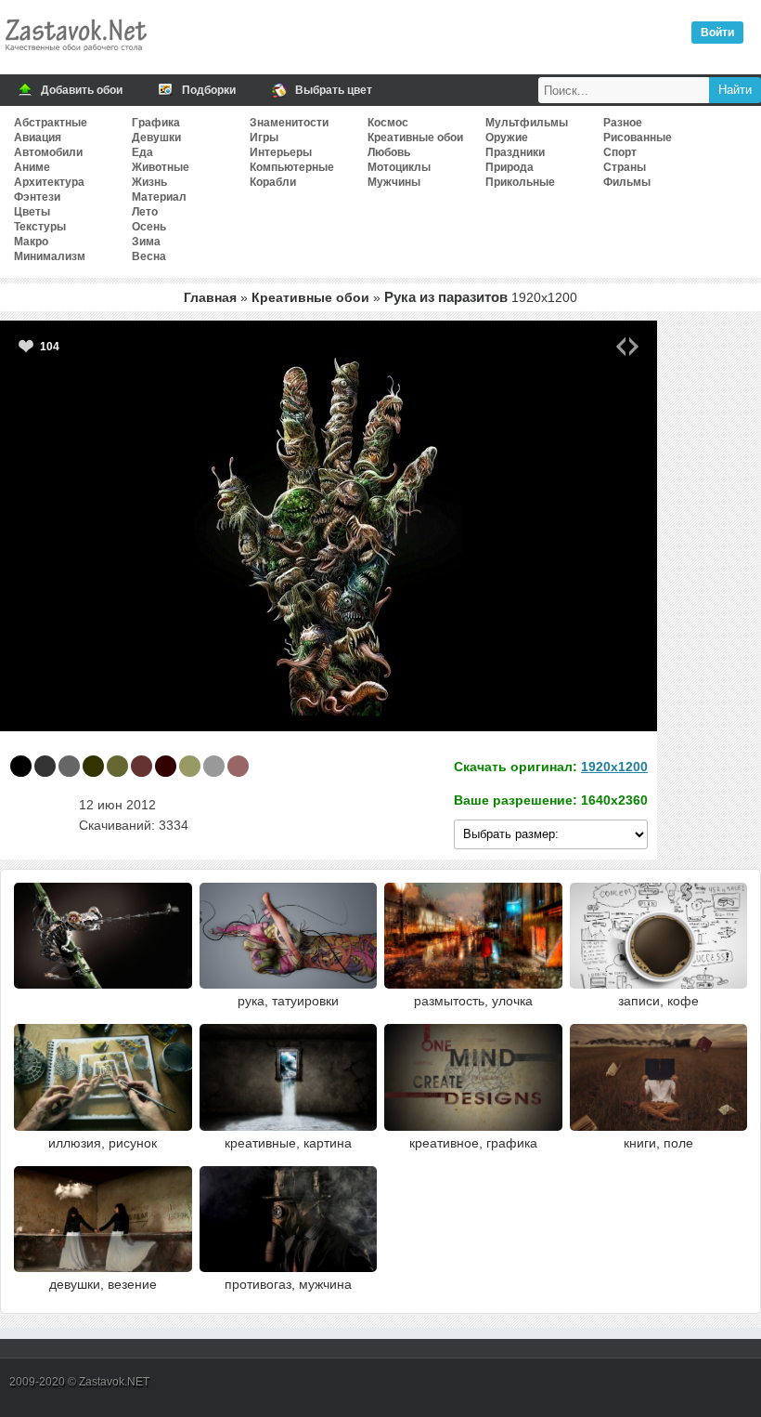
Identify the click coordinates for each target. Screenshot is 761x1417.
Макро (31, 241)
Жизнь (149, 182)
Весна (149, 256)
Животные (160, 167)
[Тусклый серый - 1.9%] (69, 766)
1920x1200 (614, 766)
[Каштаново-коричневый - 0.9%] (141, 766)
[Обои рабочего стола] (75, 55)
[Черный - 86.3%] (21, 766)
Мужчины (394, 182)
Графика (156, 122)
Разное (622, 122)
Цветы (32, 211)
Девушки (156, 137)
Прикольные (520, 182)
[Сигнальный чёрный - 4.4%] (45, 766)
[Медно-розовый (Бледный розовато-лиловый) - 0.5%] (238, 766)
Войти (717, 32)
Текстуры (40, 226)
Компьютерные (292, 167)
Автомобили (48, 152)
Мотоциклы (399, 167)
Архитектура (49, 182)
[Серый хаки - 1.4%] (117, 766)
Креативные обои (415, 137)
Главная (210, 297)
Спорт (620, 152)
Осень (149, 226)
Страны (624, 167)
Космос (388, 122)
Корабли (273, 182)
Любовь (389, 152)
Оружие (506, 137)
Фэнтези (37, 196)
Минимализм (49, 256)
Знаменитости (289, 122)
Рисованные (637, 137)
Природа (509, 167)
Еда (142, 152)
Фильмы (627, 182)
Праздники (515, 152)
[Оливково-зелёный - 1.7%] (93, 766)
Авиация (37, 137)
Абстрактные (50, 122)
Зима (146, 241)
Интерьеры (281, 152)
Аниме (32, 167)
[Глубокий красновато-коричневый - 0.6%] (165, 766)
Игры (264, 137)
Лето (145, 211)
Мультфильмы (526, 122)
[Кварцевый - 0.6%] (214, 766)
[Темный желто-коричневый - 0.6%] (189, 766)
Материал (159, 196)
